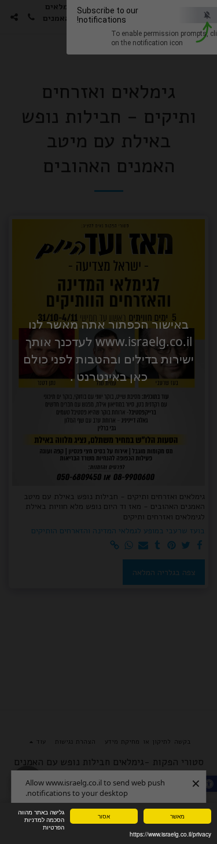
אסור (104, 816)
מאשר (177, 816)
